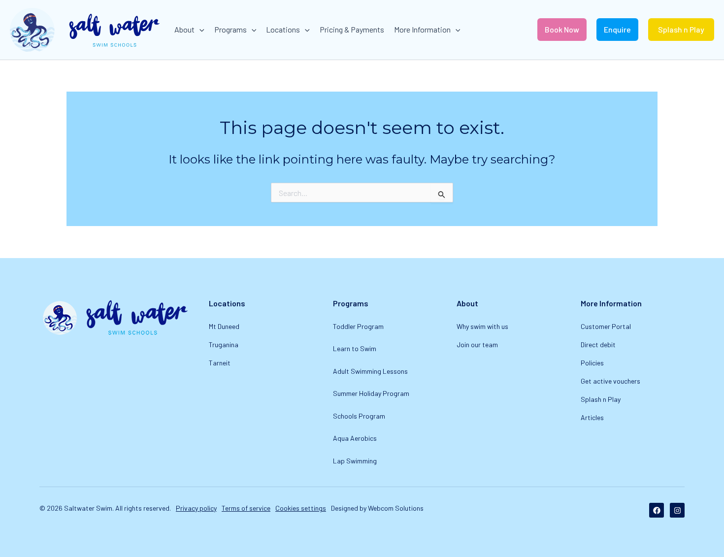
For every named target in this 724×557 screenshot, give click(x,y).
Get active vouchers (610, 381)
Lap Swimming (355, 461)
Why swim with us (482, 326)
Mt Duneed (224, 326)
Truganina (223, 344)
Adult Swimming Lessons (370, 371)
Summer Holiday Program (371, 393)
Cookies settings (300, 508)
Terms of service (246, 508)
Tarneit (219, 363)
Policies (592, 363)
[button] (199, 29)
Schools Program (359, 416)
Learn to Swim (354, 348)
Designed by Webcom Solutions (377, 508)
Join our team (477, 344)
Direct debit (598, 344)
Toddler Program (358, 326)
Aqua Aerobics (355, 438)
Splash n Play (601, 399)
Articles (592, 417)
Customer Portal (606, 326)
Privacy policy (196, 508)
